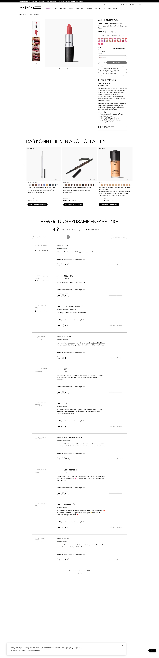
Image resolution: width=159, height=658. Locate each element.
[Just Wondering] (99, 44)
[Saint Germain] (102, 41)
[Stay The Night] (50, 185)
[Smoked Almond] (112, 41)
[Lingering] (77, 185)
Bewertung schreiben (92, 229)
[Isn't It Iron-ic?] (53, 185)
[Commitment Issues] (39, 185)
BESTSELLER (63, 8)
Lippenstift (36, 14)
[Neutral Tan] (47, 185)
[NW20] (105, 185)
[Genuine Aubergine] (72, 185)
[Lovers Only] (123, 41)
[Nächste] (59, 185)
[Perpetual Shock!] (44, 185)
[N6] (119, 185)
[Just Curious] (115, 41)
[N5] (116, 185)
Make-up (25, 14)
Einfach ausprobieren (119, 48)
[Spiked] (88, 185)
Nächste (79, 573)
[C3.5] (121, 185)
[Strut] (91, 185)
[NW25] (124, 185)
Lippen (30, 14)
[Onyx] (83, 185)
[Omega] (80, 185)
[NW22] (107, 185)
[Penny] (86, 185)
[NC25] (102, 185)
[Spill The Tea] (118, 41)
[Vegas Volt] (126, 39)
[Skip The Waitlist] (36, 185)
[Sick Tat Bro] (33, 185)
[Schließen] (122, 645)
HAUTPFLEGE (79, 8)
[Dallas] (102, 44)
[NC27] (110, 185)
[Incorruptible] (30, 185)
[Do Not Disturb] (126, 41)
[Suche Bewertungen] (68, 237)
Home (20, 14)
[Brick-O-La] (123, 39)
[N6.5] (127, 185)
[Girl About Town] (115, 39)
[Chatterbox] (99, 41)
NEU (56, 8)
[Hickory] (74, 185)
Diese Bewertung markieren (115, 264)
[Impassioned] (110, 39)
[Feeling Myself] (110, 41)
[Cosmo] (99, 39)
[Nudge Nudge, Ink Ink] (41, 185)
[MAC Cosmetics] (30, 7)
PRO (104, 8)
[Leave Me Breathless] (107, 41)
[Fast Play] (118, 39)
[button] (152, 651)
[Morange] (112, 39)
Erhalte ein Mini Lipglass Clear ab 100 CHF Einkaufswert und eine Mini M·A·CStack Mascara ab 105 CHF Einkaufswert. (51, 1)
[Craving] (102, 39)
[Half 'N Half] (107, 39)
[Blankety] (120, 39)
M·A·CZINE (97, 8)
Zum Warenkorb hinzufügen (37, 204)
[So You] (120, 41)
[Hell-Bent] (55, 185)
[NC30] (113, 185)
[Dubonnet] (105, 39)
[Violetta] (105, 41)
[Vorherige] (28, 185)
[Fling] (69, 185)
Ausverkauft (116, 62)
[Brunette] (66, 185)
